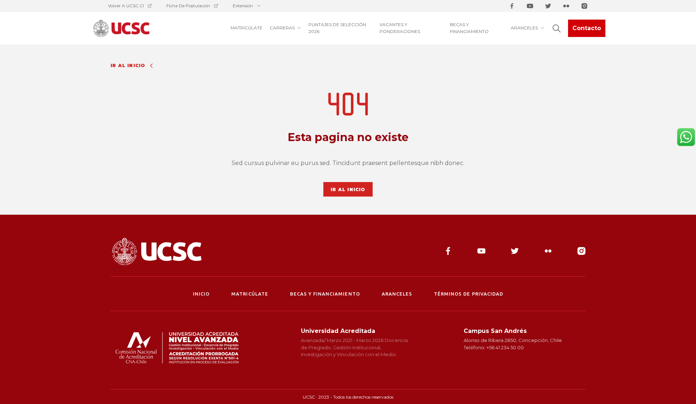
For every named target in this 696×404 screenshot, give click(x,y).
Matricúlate (249, 293)
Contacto (586, 28)
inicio (201, 293)
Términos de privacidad (468, 293)
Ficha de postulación (188, 5)
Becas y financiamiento (325, 293)
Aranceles (397, 293)
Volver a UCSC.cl (126, 5)
